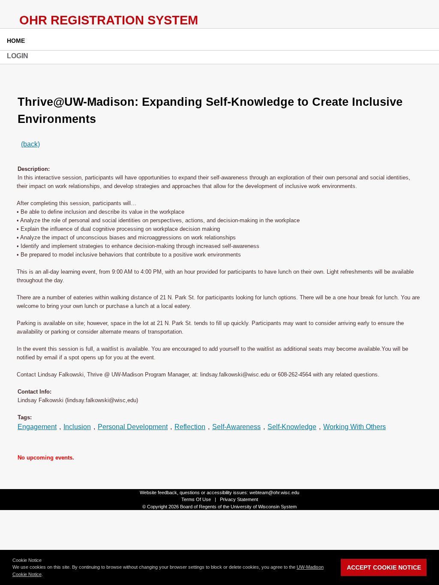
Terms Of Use (196, 499)
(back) (30, 144)
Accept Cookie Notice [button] (384, 567)
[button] (45, 575)
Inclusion (77, 426)
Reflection (189, 426)
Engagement (37, 426)
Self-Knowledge (292, 426)
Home (16, 40)
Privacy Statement (239, 499)
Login (17, 56)
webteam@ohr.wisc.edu (274, 492)
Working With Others (354, 426)
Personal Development (133, 426)
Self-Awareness (236, 426)
